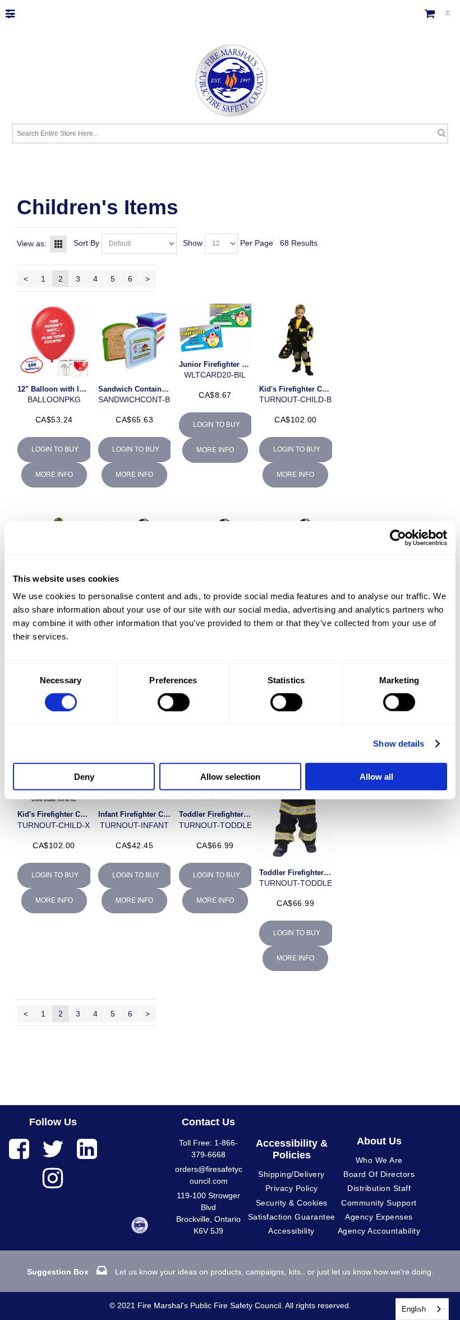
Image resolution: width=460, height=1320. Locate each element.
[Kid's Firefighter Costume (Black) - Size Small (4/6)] (295, 339)
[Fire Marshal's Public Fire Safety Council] (230, 78)
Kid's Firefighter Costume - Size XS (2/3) (87, 814)
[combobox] (422, 1309)
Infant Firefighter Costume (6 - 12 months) (170, 814)
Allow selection (230, 776)
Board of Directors (379, 1174)
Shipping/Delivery (291, 1174)
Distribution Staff (379, 1188)
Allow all (376, 776)
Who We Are (379, 1160)
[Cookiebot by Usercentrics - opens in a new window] (398, 537)
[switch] (174, 702)
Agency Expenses (379, 1216)
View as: (32, 243)
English (414, 1309)
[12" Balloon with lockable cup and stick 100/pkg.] (53, 339)
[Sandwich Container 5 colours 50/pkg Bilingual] (134, 339)
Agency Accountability (379, 1230)
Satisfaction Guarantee (291, 1216)
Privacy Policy (291, 1188)
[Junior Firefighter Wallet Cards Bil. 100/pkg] (215, 327)
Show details (398, 743)
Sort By (86, 242)
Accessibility (291, 1230)
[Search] (442, 132)
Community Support (379, 1202)
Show (193, 242)
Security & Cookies (292, 1202)
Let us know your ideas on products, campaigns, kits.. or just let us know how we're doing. (230, 1271)
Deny (84, 776)
